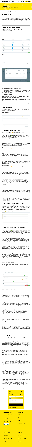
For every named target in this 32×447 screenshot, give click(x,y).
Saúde (19, 433)
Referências (12, 11)
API (18, 417)
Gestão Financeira (6, 430)
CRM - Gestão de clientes (7, 435)
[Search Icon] (19, 1)
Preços (19, 415)
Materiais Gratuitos (21, 418)
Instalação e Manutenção (22, 438)
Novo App (5, 441)
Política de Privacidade (21, 423)
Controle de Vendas (7, 433)
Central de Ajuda (4, 11)
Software (19, 441)
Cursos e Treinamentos (21, 435)
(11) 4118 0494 (6, 418)
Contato (19, 420)
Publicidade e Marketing (22, 430)
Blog (19, 414)
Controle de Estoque (7, 432)
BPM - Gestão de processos (8, 438)
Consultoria (20, 432)
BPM (8, 11)
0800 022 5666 (6, 420)
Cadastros (16, 11)
